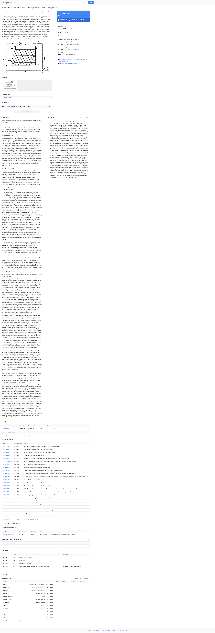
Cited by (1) (63, 59)
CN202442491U (6, 482)
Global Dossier (74, 63)
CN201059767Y (6, 470)
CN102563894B (6, 449)
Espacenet (67, 63)
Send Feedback (96, 630)
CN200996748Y (6, 467)
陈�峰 (64, 26)
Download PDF (63, 19)
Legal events (69, 59)
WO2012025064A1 (7, 461)
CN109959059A (6, 491)
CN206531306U (6, 498)
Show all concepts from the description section (14, 620)
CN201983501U (6, 513)
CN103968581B (6, 507)
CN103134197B (6, 446)
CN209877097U (6, 473)
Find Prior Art (73, 19)
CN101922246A (6, 455)
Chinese (68, 23)
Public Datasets (106, 630)
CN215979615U (6, 501)
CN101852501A (6, 458)
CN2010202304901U (8, 534)
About (88, 630)
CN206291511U (6, 504)
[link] (16, 98)
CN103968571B (6, 519)
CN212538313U (6, 479)
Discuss (80, 63)
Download (78, 578)
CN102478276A (6, 488)
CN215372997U (6, 464)
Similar (82, 19)
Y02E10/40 (7, 97)
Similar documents (77, 59)
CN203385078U (6, 495)
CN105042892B (6, 452)
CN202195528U (6, 485)
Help (127, 630)
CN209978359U (6, 476)
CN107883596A (6, 428)
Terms (113, 630)
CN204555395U (6, 516)
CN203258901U (6, 510)
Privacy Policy (120, 630)
